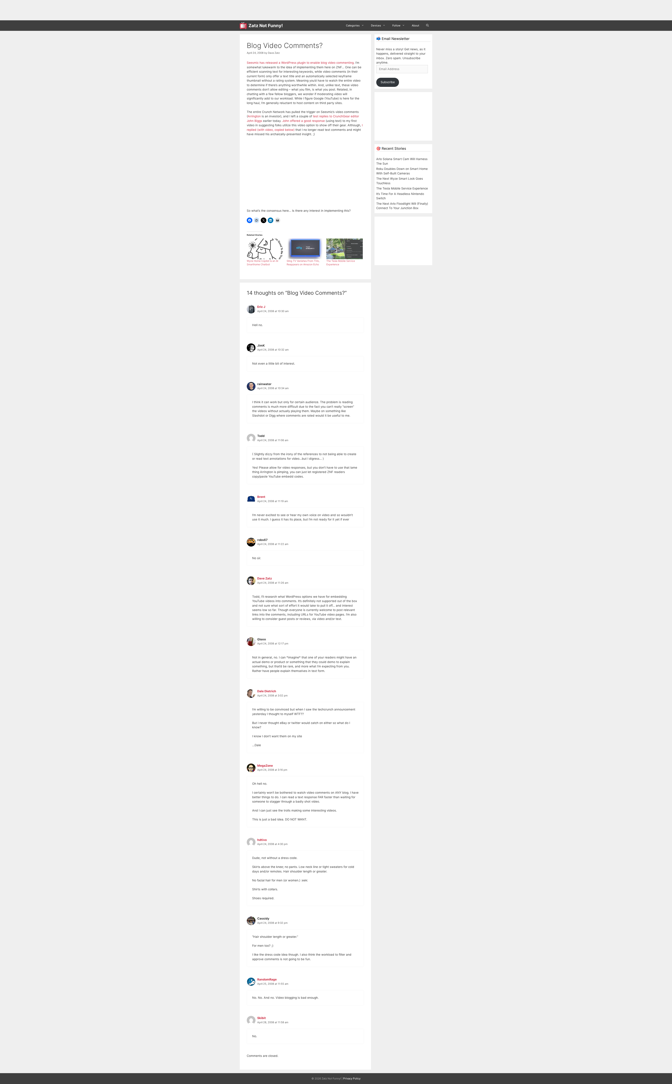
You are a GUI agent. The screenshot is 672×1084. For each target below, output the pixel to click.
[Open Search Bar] (427, 25)
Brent (261, 497)
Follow (396, 25)
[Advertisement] (303, 10)
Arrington (254, 116)
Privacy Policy (351, 1078)
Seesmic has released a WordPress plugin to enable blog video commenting (300, 62)
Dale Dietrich (266, 691)
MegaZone (265, 765)
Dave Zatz (264, 578)
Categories (353, 25)
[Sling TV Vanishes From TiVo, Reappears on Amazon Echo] (305, 249)
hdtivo (262, 840)
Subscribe (388, 82)
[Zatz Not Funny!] (244, 25)
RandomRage (267, 979)
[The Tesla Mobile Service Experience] (344, 249)
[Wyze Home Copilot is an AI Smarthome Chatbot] (265, 249)
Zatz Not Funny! (265, 25)
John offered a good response (303, 121)
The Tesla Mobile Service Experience (402, 188)
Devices (376, 25)
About (415, 25)
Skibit (261, 1018)
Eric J (261, 307)
